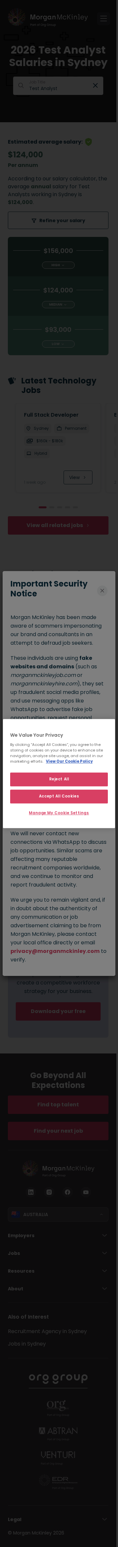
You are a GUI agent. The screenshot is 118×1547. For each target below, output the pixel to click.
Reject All (59, 779)
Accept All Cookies (59, 796)
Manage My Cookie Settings (59, 813)
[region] (59, 773)
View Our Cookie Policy (69, 761)
